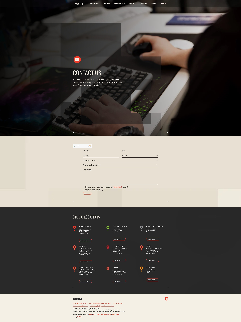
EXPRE (79, 317)
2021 (102, 314)
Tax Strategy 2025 (95, 306)
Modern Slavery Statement (80, 306)
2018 (90, 314)
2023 (109, 314)
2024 (113, 314)
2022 (105, 314)
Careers (153, 3)
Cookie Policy (107, 303)
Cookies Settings (117, 303)
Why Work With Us (119, 3)
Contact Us (163, 3)
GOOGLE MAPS (84, 240)
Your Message (87, 170)
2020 (98, 314)
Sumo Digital (118, 187)
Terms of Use (86, 303)
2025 (117, 314)
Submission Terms (96, 303)
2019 (94, 314)
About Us (131, 3)
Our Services (94, 3)
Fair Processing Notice (107, 306)
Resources (144, 3)
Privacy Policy (77, 303)
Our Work (107, 3)
